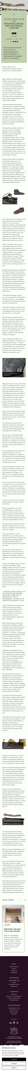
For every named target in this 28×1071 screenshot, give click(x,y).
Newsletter (14, 972)
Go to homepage (13, 6)
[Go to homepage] (14, 1031)
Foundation (14, 991)
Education (14, 1014)
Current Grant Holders (14, 998)
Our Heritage (14, 978)
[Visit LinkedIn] (10, 1022)
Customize (14, 1063)
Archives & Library (14, 984)
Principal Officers (14, 967)
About (14, 964)
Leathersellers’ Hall (14, 980)
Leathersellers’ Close (14, 1008)
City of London (14, 1012)
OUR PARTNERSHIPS (14, 1005)
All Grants (14, 994)
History (14, 982)
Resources (14, 986)
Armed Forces (14, 1010)
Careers (14, 968)
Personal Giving (14, 1000)
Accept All (14, 1059)
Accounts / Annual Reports (14, 996)
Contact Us (14, 970)
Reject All (14, 1067)
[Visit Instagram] (14, 1022)
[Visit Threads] (17, 1022)
